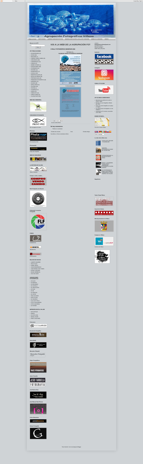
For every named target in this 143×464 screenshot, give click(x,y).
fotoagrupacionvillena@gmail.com (103, 44)
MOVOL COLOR (34, 316)
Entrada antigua (86, 131)
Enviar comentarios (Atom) (62, 134)
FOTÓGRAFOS (34, 68)
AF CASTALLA (34, 286)
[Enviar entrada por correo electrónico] (54, 120)
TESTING (33, 88)
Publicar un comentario (57, 128)
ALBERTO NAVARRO (35, 262)
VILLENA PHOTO (35, 96)
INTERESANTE (34, 71)
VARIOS (33, 91)
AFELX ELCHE (34, 297)
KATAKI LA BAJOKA (35, 270)
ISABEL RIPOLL (34, 265)
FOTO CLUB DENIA (35, 304)
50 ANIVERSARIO (35, 53)
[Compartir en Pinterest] (62, 121)
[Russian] (108, 131)
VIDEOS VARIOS (35, 94)
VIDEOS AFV (34, 92)
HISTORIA (33, 69)
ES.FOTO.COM (34, 315)
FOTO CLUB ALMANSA (36, 302)
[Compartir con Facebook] (61, 121)
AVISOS (33, 55)
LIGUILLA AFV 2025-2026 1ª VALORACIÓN (107, 141)
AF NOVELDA (34, 292)
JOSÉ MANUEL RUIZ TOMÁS (37, 268)
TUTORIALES (34, 89)
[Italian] (103, 131)
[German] (100, 131)
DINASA (33, 313)
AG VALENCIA (34, 299)
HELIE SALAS (34, 263)
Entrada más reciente (55, 131)
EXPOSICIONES (34, 66)
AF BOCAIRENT (34, 284)
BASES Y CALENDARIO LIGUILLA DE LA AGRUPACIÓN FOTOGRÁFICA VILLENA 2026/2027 (107, 165)
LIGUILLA (33, 73)
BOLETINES (33, 56)
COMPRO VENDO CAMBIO (37, 58)
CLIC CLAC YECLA (35, 300)
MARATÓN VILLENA (35, 74)
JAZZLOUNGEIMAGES (36, 267)
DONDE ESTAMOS (35, 65)
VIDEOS (106, 39)
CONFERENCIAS (35, 61)
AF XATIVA (33, 294)
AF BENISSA (34, 282)
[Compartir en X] (59, 121)
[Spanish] (110, 131)
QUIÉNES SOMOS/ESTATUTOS (55, 39)
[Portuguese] (105, 131)
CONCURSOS (58, 122)
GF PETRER (34, 305)
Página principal (32, 39)
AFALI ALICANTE (35, 295)
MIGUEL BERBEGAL (35, 272)
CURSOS (33, 63)
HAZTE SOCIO (41, 39)
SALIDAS (33, 83)
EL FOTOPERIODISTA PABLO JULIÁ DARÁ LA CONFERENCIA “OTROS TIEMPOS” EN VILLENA (107, 172)
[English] (96, 131)
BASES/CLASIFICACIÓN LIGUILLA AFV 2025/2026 (77, 39)
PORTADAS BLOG (35, 78)
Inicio (71, 131)
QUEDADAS (33, 81)
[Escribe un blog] (58, 121)
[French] (98, 131)
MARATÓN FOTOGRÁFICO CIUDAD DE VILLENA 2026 (107, 149)
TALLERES (33, 86)
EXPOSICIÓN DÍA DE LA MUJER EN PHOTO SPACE (107, 156)
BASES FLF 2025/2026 (96, 39)
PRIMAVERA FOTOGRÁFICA (37, 79)
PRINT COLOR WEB (35, 318)
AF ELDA (33, 289)
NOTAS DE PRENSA (35, 76)
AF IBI (32, 290)
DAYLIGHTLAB (34, 311)
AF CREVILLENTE (35, 287)
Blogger (79, 446)
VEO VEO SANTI (35, 273)
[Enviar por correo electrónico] (56, 121)
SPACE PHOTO (34, 84)
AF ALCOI (33, 281)
